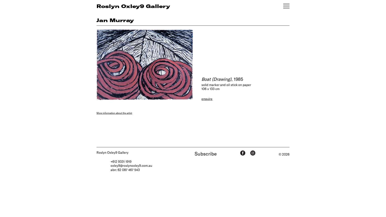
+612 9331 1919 (121, 161)
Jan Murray (115, 20)
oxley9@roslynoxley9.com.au (131, 165)
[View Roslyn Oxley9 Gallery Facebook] (242, 153)
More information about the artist (114, 113)
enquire (207, 99)
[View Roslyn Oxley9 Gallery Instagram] (252, 153)
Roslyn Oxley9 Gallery (112, 152)
